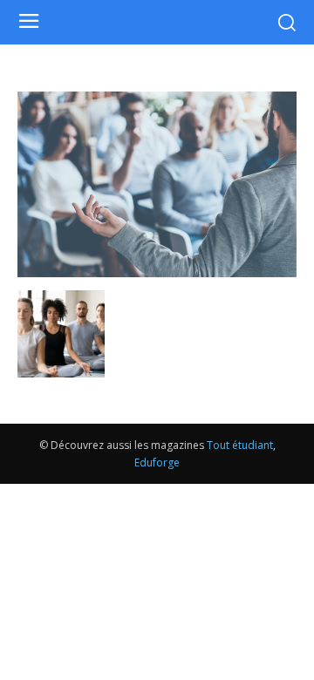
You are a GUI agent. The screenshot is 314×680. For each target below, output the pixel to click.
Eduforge (157, 462)
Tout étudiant (240, 445)
